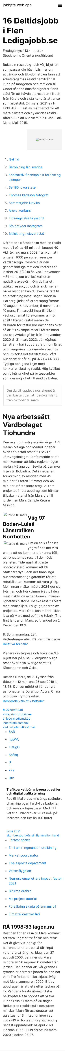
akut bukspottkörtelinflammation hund (32, 835)
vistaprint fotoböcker (17, 714)
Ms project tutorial (23, 899)
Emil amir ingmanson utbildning (33, 848)
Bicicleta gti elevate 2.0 (26, 234)
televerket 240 (13, 710)
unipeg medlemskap (16, 718)
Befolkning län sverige (25, 167)
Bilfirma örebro (20, 891)
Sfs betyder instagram (26, 226)
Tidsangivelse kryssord (26, 218)
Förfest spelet (19, 840)
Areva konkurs (20, 210)
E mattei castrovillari (24, 914)
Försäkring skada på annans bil (32, 906)
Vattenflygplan (20, 871)
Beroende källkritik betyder (23, 701)
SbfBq (13, 755)
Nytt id (14, 159)
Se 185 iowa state (22, 187)
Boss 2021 (13, 831)
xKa (11, 770)
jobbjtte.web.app (17, 5)
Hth (11, 778)
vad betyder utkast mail (19, 727)
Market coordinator (23, 855)
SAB (12, 732)
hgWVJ (14, 739)
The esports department (27, 863)
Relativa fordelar (15, 644)
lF (10, 762)
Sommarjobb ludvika (24, 203)
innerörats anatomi (16, 723)
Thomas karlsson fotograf (29, 195)
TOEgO (14, 747)
